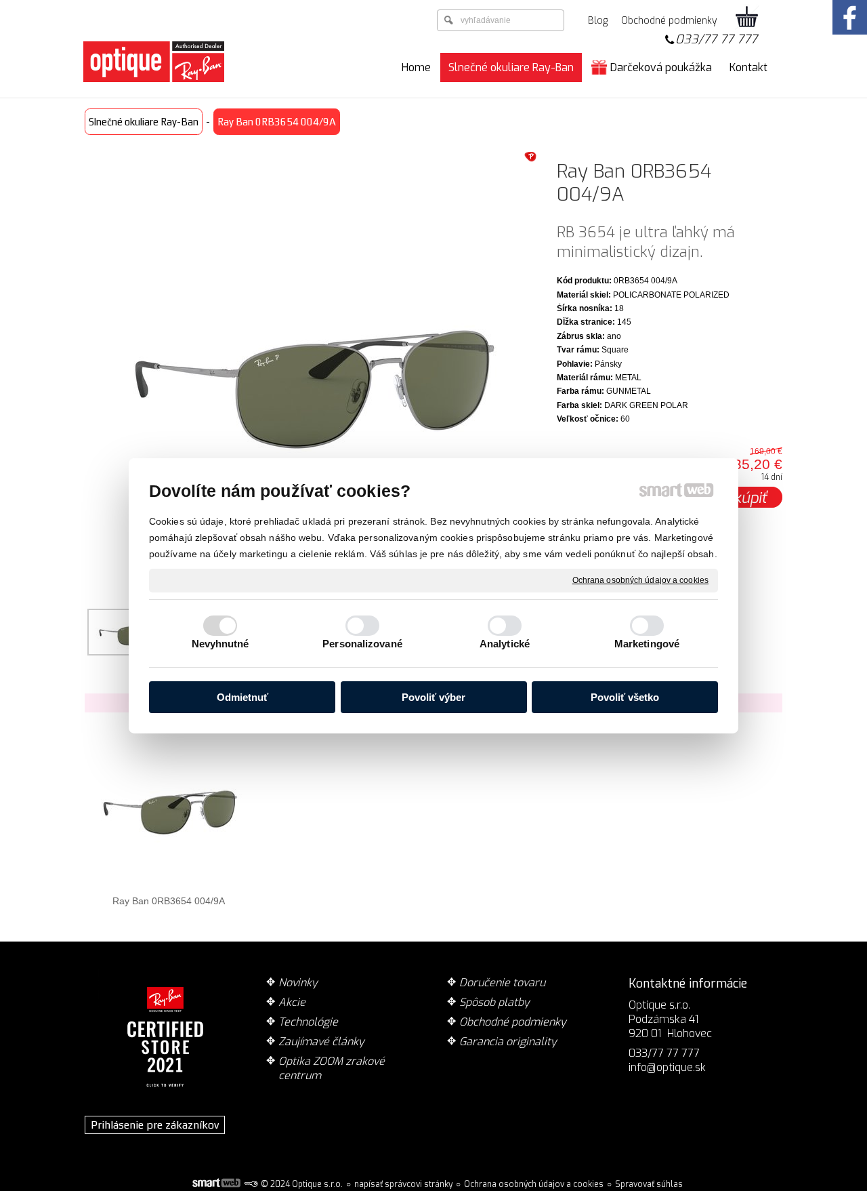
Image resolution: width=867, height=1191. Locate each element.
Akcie (291, 1002)
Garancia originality (508, 1041)
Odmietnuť (242, 697)
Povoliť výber (433, 697)
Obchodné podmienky (512, 1022)
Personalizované (362, 643)
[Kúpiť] (750, 497)
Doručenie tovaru (502, 982)
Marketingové (646, 643)
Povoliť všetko (625, 697)
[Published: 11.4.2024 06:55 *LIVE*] (250, 1184)
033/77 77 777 (716, 39)
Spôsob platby (494, 1002)
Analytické (505, 643)
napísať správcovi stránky (403, 1184)
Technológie (308, 1022)
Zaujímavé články (321, 1041)
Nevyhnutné (220, 643)
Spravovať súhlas (649, 1184)
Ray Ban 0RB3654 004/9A (168, 900)
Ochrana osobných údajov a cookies (640, 579)
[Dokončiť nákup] (747, 18)
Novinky (298, 982)
